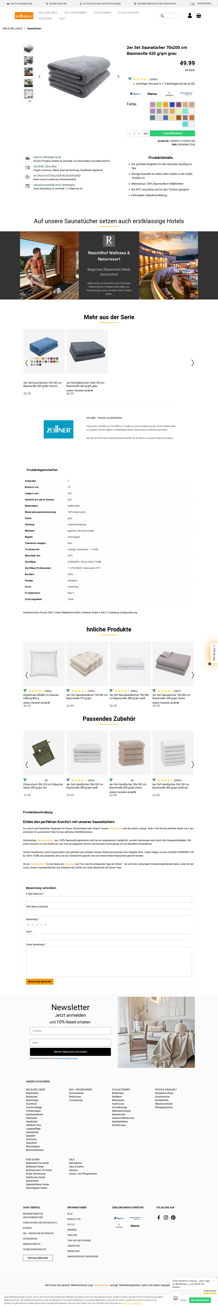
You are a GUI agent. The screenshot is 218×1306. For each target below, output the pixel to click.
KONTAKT (27, 1228)
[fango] (192, 105)
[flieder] (153, 111)
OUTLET (71, 1224)
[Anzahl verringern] (130, 133)
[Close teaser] (209, 663)
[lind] (179, 111)
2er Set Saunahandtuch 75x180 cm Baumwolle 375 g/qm (87, 696)
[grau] (166, 111)
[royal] (166, 118)
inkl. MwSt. (190, 70)
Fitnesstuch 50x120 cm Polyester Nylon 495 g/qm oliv (43, 786)
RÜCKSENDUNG (30, 1239)
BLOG (70, 1214)
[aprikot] (166, 105)
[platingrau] (159, 118)
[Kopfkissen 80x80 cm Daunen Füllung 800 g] (44, 664)
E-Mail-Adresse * (35, 893)
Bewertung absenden (39, 981)
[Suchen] (162, 15)
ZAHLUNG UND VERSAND (79, 1240)
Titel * (29, 931)
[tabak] (179, 118)
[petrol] (153, 118)
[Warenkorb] (198, 16)
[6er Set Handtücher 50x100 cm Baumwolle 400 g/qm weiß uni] (173, 753)
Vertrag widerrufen (38, 1258)
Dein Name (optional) (37, 906)
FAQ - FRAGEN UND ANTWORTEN (38, 1233)
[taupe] (185, 118)
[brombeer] (179, 105)
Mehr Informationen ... (132, 1303)
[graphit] (159, 111)
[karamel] (172, 111)
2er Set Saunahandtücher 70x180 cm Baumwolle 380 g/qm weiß (129, 696)
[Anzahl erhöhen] (139, 133)
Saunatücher (115, 828)
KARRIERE (72, 1230)
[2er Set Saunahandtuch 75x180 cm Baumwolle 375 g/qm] (87, 664)
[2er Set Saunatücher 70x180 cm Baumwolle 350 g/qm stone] (173, 664)
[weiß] (192, 124)
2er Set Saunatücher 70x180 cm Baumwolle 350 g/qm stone (171, 696)
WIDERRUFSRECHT (32, 1244)
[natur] (192, 111)
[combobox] (173, 15)
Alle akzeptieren (200, 1300)
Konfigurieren (178, 1300)
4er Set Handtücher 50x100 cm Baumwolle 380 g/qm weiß (84, 786)
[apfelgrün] (159, 105)
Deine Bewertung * (36, 944)
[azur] (172, 105)
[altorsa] (153, 105)
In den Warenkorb (172, 133)
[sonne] (172, 118)
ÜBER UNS (72, 1235)
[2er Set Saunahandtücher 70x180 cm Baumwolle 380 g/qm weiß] (130, 664)
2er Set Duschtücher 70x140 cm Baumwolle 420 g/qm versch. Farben (42, 384)
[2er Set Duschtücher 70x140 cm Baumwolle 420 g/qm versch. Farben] (44, 351)
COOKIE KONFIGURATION (34, 1249)
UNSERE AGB (73, 1246)
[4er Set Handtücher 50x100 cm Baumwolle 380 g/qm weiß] (87, 753)
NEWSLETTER (74, 1219)
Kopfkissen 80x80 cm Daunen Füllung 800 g (41, 696)
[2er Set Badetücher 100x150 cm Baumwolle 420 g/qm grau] (87, 351)
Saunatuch (70, 864)
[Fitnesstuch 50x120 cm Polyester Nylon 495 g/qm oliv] (44, 753)
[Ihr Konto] (189, 16)
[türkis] (185, 124)
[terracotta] (192, 118)
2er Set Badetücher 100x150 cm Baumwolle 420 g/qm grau (85, 384)
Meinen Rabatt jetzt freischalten (70, 1051)
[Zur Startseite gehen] (24, 15)
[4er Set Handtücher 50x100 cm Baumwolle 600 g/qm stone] (130, 753)
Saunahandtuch (38, 864)
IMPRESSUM (73, 1251)
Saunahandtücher (45, 840)
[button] (39, 76)
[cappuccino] (185, 105)
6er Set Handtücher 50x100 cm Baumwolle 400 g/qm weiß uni (170, 786)
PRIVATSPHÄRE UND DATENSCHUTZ (40, 1223)
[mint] (185, 111)
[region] (72, 76)
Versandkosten (101, 1285)
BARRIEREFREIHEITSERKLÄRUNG (82, 1256)
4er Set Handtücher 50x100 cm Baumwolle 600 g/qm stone (127, 786)
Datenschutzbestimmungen (68, 1058)
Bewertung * (32, 919)
